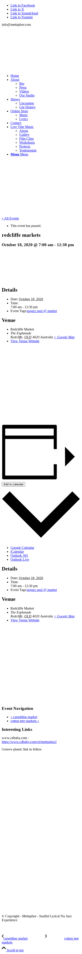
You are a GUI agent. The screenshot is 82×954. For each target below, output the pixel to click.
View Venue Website (24, 341)
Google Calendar (22, 548)
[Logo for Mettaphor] (34, 48)
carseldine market (23, 717)
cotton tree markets (24, 721)
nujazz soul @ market (42, 311)
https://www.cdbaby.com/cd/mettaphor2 (29, 742)
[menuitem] (45, 76)
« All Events (10, 218)
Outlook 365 (19, 555)
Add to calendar (13, 484)
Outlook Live (19, 559)
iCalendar (17, 551)
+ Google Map (64, 337)
